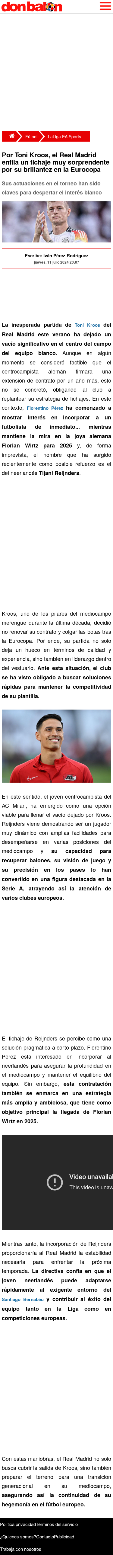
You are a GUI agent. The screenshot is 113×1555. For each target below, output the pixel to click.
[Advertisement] (56, 73)
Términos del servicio (57, 1524)
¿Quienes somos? (18, 1536)
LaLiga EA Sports (64, 136)
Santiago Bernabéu (23, 1299)
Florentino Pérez (45, 408)
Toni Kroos (87, 325)
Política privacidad (18, 1524)
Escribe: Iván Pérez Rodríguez (57, 255)
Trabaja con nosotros (20, 1549)
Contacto (45, 1536)
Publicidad (64, 1536)
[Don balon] (50, 7)
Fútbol (31, 136)
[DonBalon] (9, 136)
